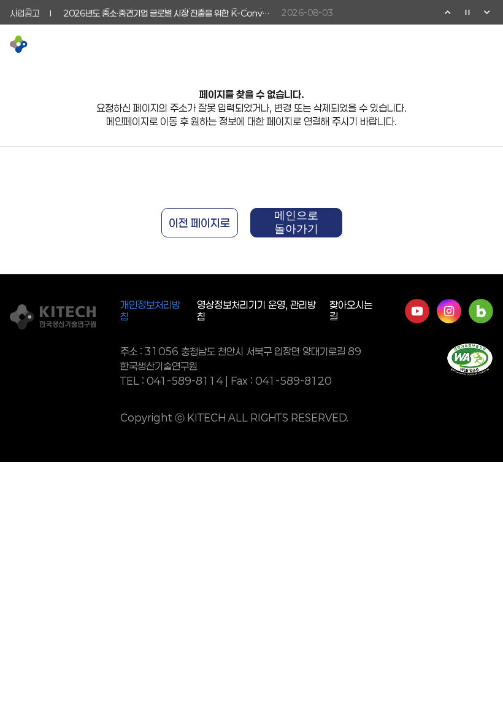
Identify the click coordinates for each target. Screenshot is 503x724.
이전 (448, 12)
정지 (467, 12)
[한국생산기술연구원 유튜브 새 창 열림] (428, 44)
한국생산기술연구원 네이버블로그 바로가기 (481, 311)
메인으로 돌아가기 (296, 222)
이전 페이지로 (199, 222)
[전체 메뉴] (487, 44)
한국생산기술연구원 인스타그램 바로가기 (449, 311)
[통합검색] (467, 44)
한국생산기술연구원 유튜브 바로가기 (417, 311)
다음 (487, 12)
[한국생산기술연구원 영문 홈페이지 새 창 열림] (448, 44)
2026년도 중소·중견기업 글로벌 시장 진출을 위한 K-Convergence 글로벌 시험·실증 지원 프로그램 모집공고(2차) (166, 12)
